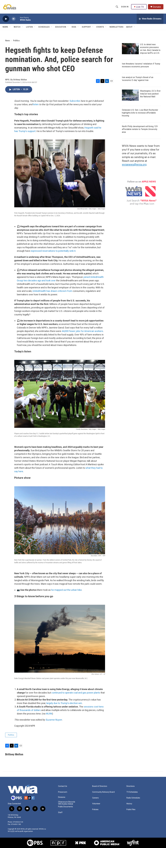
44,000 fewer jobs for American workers (82, 331)
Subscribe (75, 101)
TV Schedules (132, 792)
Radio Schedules (133, 798)
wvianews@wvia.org (134, 164)
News (5, 27)
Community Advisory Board (103, 792)
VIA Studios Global (65, 804)
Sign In (125, 7)
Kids (74, 27)
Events (100, 27)
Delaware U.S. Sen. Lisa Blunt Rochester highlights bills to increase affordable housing (140, 113)
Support (86, 27)
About (129, 27)
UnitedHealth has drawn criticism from (52, 291)
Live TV (140, 6)
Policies (95, 809)
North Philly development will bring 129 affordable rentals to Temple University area (140, 129)
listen (36, 104)
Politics (16, 40)
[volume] (13, 19)
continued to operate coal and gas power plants (75, 692)
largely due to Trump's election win (64, 703)
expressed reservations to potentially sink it (53, 250)
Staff (60, 812)
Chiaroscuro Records (66, 802)
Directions (130, 786)
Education (60, 27)
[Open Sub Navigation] (10, 27)
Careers (95, 798)
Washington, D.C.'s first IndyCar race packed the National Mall (150, 94)
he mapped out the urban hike (66, 590)
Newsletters (116, 27)
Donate (157, 6)
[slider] (17, 18)
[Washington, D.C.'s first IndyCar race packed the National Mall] (130, 95)
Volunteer (96, 804)
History (129, 804)
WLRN (49, 713)
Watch (17, 27)
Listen (29, 27)
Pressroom (62, 792)
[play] (6, 18)
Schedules (44, 27)
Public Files (130, 809)
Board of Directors (99, 786)
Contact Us (62, 786)
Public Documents (65, 807)
